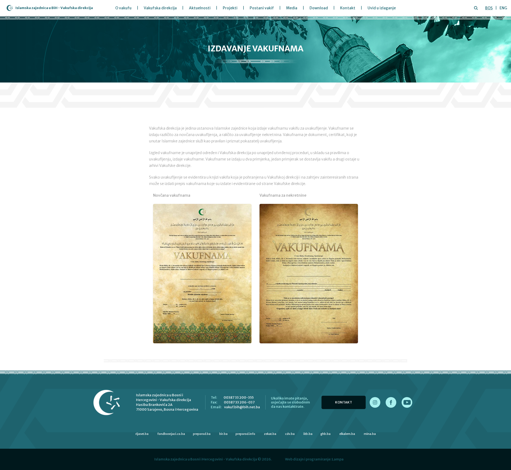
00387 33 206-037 (239, 402)
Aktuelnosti (200, 8)
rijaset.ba (142, 434)
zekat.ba (270, 434)
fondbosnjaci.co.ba (171, 434)
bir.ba (223, 434)
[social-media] (375, 402)
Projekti (230, 8)
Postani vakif (262, 8)
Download (319, 8)
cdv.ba (290, 434)
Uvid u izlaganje (382, 8)
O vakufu (123, 8)
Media (291, 8)
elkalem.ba (347, 434)
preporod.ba (202, 434)
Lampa (338, 459)
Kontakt (347, 8)
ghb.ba (325, 434)
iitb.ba (307, 434)
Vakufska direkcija (160, 8)
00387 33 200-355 (239, 397)
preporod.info (245, 434)
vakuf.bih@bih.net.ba (242, 407)
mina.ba (370, 434)
